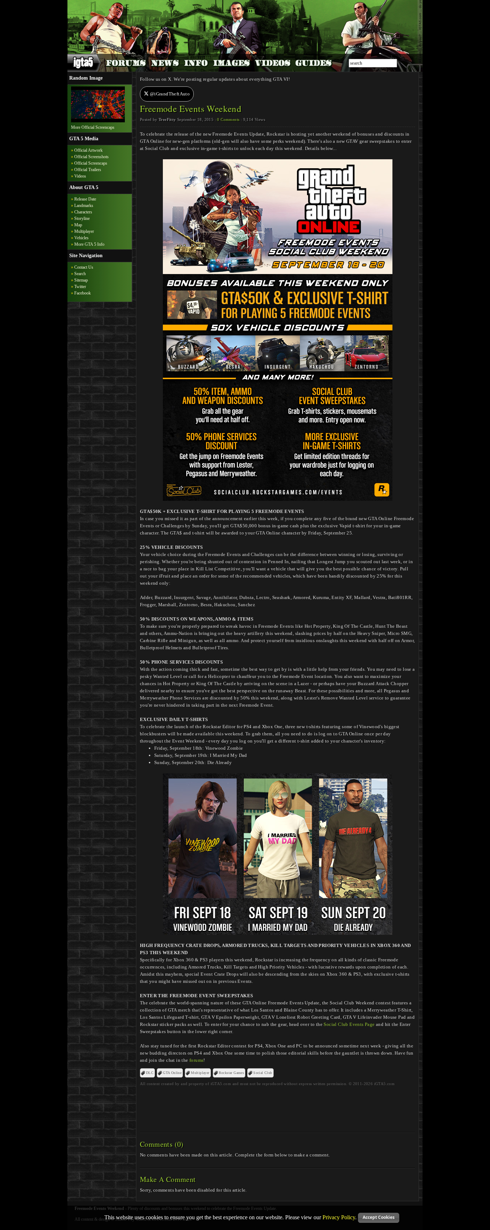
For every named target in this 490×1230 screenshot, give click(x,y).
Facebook (82, 293)
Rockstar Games (231, 1073)
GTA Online (172, 1073)
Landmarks (83, 205)
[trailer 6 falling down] (98, 120)
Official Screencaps (90, 163)
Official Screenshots (91, 156)
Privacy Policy (338, 1217)
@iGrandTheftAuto (169, 93)
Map (78, 224)
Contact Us (83, 267)
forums (196, 1060)
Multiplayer (84, 231)
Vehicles (81, 237)
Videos (80, 176)
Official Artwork (88, 150)
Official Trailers (87, 169)
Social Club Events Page (349, 1024)
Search (80, 273)
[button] (378, 1218)
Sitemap (81, 280)
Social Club (262, 1073)
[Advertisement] (277, 1107)
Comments (228, 119)
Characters (83, 212)
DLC (150, 1073)
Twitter (80, 286)
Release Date (85, 199)
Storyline (82, 218)
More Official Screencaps (92, 127)
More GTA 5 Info (89, 244)
